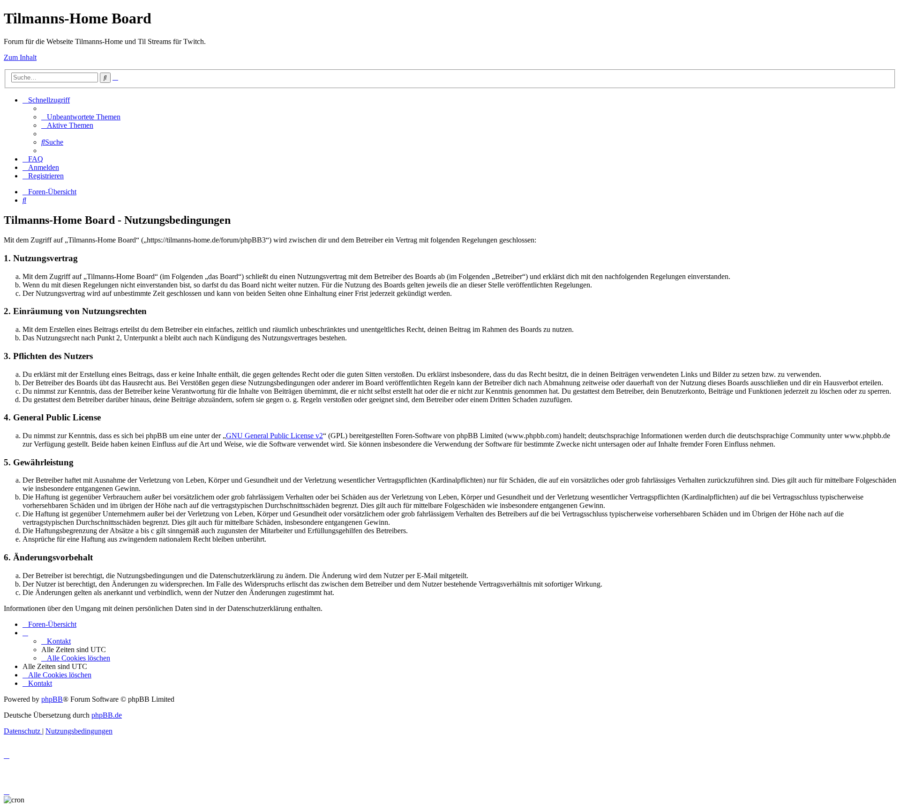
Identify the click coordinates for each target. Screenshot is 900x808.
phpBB (52, 699)
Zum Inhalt (20, 57)
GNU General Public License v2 (274, 436)
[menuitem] (80, 117)
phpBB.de (106, 715)
